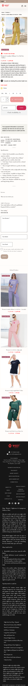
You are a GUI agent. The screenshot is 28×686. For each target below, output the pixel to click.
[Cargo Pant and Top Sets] (14, 632)
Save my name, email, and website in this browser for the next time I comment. (13, 250)
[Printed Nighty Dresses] (14, 638)
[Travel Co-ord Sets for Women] (14, 627)
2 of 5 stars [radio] (2, 212)
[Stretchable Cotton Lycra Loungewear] (14, 647)
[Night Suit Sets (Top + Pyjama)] (14, 622)
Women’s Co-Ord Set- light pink (14, 350)
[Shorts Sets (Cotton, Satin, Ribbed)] (14, 625)
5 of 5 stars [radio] (7, 212)
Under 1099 (17, 141)
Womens (8, 143)
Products (7, 12)
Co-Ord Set (8, 139)
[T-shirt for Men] (14, 660)
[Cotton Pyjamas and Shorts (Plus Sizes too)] (14, 641)
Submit (4, 256)
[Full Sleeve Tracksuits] (14, 630)
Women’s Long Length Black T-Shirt (14, 390)
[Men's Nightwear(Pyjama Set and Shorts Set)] (14, 651)
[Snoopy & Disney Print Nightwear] (14, 645)
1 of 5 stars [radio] (1, 212)
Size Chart (4, 85)
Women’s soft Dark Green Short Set (14, 431)
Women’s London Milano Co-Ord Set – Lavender (14, 309)
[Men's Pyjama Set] (14, 654)
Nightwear (16, 139)
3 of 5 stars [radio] (4, 212)
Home (3, 12)
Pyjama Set (9, 141)
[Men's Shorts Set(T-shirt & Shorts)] (14, 657)
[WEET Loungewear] (5, 6)
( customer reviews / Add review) (9, 63)
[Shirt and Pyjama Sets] (14, 635)
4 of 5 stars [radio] (5, 212)
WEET (5, 145)
